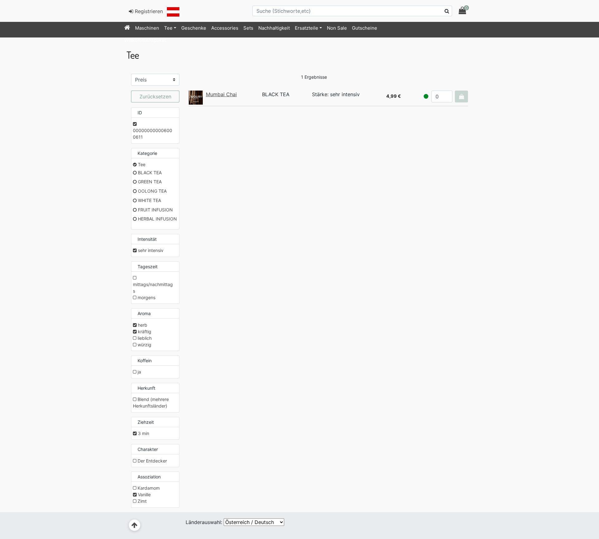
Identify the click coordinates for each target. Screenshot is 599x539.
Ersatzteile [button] (306, 28)
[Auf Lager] (426, 96)
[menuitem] (127, 28)
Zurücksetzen (155, 96)
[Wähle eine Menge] (461, 96)
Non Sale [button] (337, 28)
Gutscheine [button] (364, 28)
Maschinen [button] (147, 28)
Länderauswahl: (204, 522)
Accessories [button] (224, 28)
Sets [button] (248, 28)
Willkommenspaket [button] (145, 40)
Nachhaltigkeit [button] (274, 28)
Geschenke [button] (193, 28)
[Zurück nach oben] (134, 525)
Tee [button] (168, 28)
